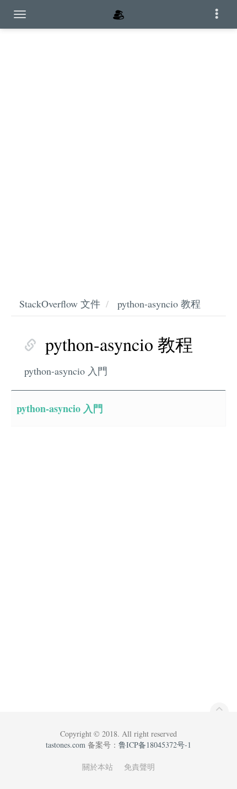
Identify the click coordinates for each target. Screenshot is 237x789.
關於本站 (97, 766)
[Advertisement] (118, 151)
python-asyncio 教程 (159, 303)
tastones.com (65, 744)
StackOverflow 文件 (59, 303)
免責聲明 (139, 766)
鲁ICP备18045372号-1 (154, 744)
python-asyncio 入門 (65, 371)
